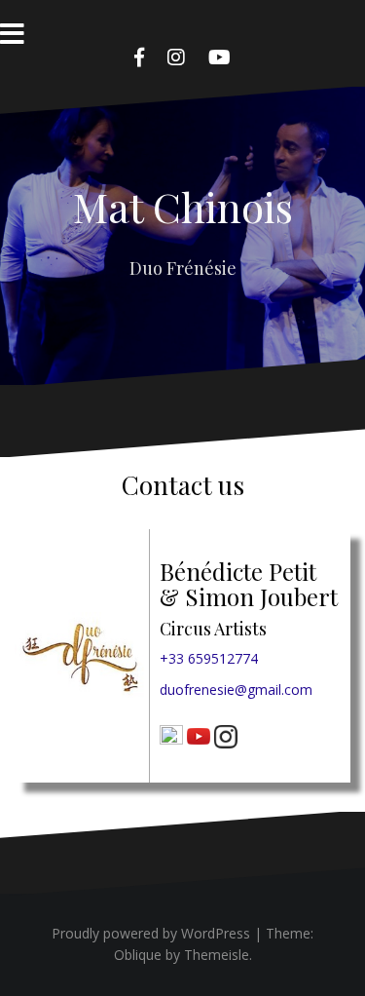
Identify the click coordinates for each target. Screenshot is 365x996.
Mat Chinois (183, 206)
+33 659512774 (209, 658)
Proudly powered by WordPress (151, 933)
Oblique (138, 954)
